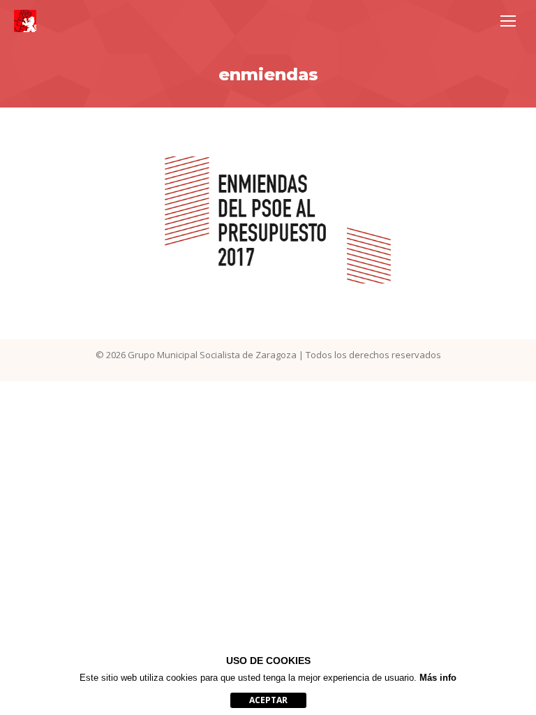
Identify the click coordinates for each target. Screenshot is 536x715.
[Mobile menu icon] (508, 21)
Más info (437, 677)
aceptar (268, 700)
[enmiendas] (268, 219)
